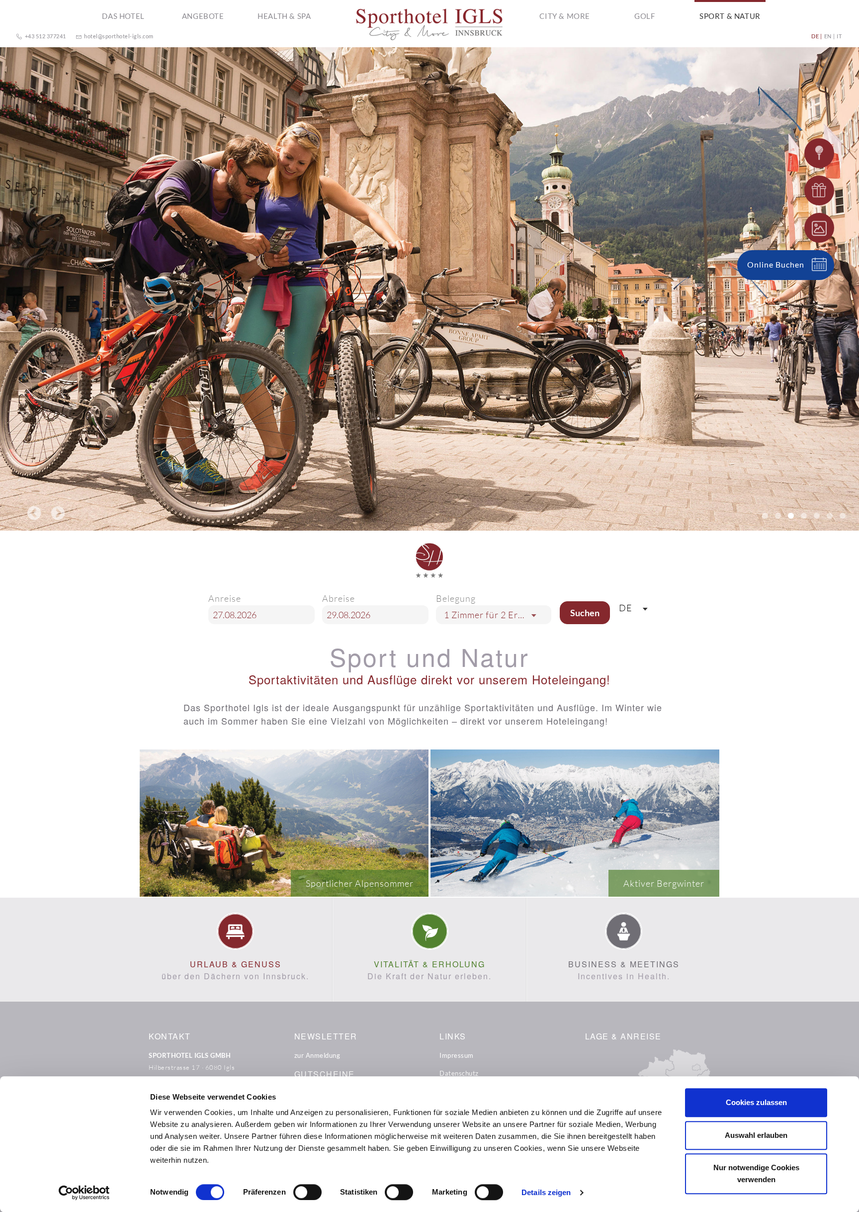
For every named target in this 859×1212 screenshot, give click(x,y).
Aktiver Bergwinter (663, 883)
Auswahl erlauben (756, 1135)
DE (815, 36)
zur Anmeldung (317, 1055)
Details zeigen (546, 1192)
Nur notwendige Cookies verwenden (756, 1173)
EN (828, 36)
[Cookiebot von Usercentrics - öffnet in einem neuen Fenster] (84, 1192)
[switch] (307, 1192)
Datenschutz (459, 1073)
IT (839, 36)
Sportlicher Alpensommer (360, 883)
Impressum (456, 1055)
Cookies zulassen (756, 1102)
